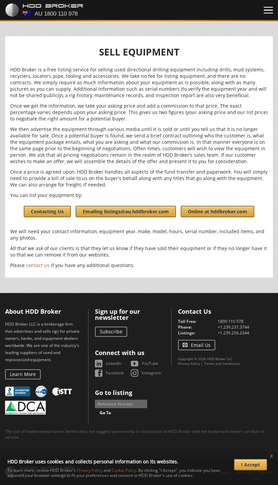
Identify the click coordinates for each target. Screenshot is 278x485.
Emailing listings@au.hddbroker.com (126, 211)
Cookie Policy (124, 470)
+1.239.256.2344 (233, 333)
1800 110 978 (230, 321)
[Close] (268, 10)
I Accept (250, 464)
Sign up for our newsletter (117, 314)
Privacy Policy (189, 363)
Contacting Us (47, 211)
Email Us (201, 345)
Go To (105, 413)
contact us (37, 265)
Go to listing (113, 393)
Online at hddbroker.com (217, 211)
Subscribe (111, 331)
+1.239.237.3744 (233, 327)
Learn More (23, 374)
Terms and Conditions (222, 363)
